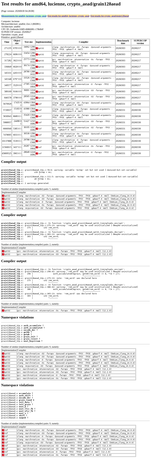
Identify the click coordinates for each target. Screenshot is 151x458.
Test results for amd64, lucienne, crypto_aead (68, 16)
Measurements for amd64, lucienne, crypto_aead (23, 16)
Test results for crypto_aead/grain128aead (109, 16)
